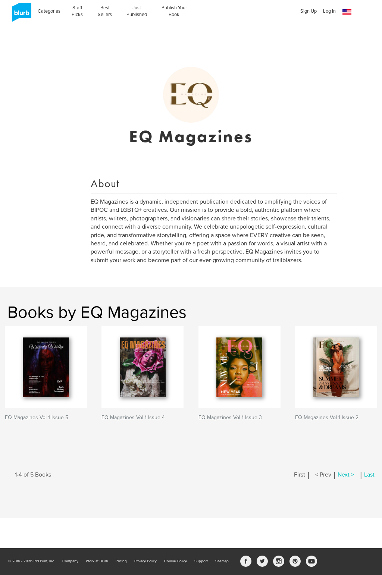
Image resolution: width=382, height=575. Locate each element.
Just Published (136, 11)
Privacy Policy (145, 561)
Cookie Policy (175, 561)
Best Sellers (105, 11)
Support (201, 561)
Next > (346, 474)
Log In (329, 11)
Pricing (121, 561)
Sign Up (308, 11)
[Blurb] (19, 15)
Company (70, 561)
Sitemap (222, 561)
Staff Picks (77, 11)
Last (369, 474)
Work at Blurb (97, 561)
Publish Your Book (174, 11)
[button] (346, 12)
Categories (49, 11)
